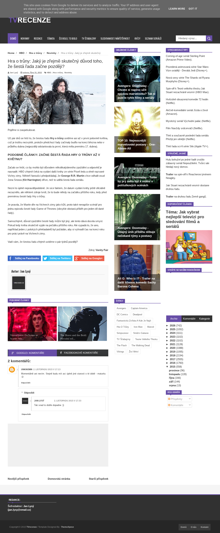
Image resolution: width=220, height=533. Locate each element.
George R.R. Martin (72, 175)
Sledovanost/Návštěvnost (115, 38)
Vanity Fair (102, 250)
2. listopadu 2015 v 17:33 (67, 401)
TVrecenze (31, 527)
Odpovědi (29, 392)
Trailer (169, 174)
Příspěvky (176, 398)
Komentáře (176, 405)
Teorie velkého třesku (146, 339)
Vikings (120, 351)
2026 (173, 325)
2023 (173, 336)
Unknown (26, 369)
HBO (49, 73)
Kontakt (204, 527)
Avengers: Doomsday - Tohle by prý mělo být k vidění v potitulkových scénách (137, 181)
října (172, 377)
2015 (173, 366)
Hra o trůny (123, 327)
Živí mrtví (134, 351)
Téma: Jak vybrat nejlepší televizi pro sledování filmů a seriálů (185, 219)
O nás (193, 527)
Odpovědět (25, 383)
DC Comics (122, 314)
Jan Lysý (39, 401)
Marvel (150, 327)
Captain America (139, 308)
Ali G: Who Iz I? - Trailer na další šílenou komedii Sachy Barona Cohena (137, 282)
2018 (173, 355)
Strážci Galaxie (140, 333)
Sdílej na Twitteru (60, 258)
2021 (173, 344)
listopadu (175, 374)
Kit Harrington (31, 179)
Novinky (25, 38)
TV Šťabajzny (123, 339)
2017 (173, 359)
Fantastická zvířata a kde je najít (134, 320)
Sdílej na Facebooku (27, 258)
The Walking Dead (140, 345)
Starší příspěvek (98, 478)
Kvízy (137, 38)
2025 (173, 329)
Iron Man (138, 327)
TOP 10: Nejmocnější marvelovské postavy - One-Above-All (137, 144)
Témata (50, 38)
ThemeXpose (67, 527)
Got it (193, 8)
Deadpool (137, 314)
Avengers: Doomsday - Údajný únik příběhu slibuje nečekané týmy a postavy (136, 232)
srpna (173, 385)
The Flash (122, 345)
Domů (13, 38)
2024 (173, 332)
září (171, 381)
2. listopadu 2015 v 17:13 (46, 369)
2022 (173, 340)
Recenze (38, 38)
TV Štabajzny (89, 38)
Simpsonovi (122, 333)
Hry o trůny (57, 138)
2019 (173, 351)
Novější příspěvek (18, 478)
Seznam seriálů (153, 38)
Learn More (177, 8)
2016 (173, 362)
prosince (174, 370)
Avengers (121, 308)
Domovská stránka (59, 478)
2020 (173, 347)
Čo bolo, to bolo (68, 38)
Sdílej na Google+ (92, 258)
